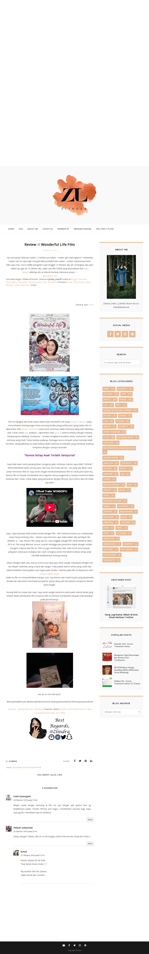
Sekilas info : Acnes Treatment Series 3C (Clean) (127, 682)
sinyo (57, 432)
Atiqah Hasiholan (75, 282)
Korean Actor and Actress (117, 410)
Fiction (107, 416)
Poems (123, 400)
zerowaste (109, 560)
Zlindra (78, 950)
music (106, 495)
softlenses (127, 549)
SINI (91, 304)
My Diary (108, 394)
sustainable (110, 555)
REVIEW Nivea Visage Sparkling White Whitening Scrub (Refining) (126, 670)
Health (107, 426)
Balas (90, 819)
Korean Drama (111, 458)
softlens (108, 549)
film (24, 767)
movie (30, 767)
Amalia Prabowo (78, 421)
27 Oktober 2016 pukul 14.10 (33, 855)
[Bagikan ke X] (80, 761)
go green (121, 533)
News (106, 389)
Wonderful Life (50, 276)
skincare (108, 474)
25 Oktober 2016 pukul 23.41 (25, 831)
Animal (107, 506)
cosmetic (123, 426)
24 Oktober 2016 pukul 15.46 (25, 800)
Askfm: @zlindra (68, 709)
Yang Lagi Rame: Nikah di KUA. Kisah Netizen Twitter (121, 616)
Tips (123, 394)
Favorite (122, 389)
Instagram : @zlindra (16, 709)
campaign (108, 522)
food (106, 533)
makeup (107, 490)
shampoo (128, 544)
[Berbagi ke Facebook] (74, 761)
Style (106, 437)
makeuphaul (110, 544)
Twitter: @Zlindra (34, 709)
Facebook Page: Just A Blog (53, 713)
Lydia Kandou (21, 285)
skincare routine (112, 501)
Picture (108, 468)
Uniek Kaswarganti (22, 796)
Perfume (108, 512)
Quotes (120, 421)
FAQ (122, 474)
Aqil (26, 432)
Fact (118, 405)
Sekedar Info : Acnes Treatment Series (123, 645)
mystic (123, 468)
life (105, 405)
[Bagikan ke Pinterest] (85, 761)
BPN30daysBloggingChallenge (119, 448)
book (124, 517)
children (16, 767)
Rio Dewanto (51, 282)
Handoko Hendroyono (30, 282)
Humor (107, 479)
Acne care (108, 443)
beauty (107, 400)
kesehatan (109, 539)
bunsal (24, 851)
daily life (108, 463)
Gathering (123, 506)
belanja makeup (111, 485)
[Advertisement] (73, 83)
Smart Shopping (112, 432)
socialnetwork (125, 437)
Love (106, 421)
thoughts (126, 463)
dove (106, 528)
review (37, 767)
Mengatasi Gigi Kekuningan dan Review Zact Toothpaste (126, 657)
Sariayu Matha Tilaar (49, 573)
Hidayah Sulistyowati (23, 827)
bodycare (109, 517)
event (119, 528)
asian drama (126, 512)
